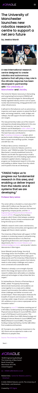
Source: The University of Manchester (14, 338)
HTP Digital (13, 388)
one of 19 (14, 307)
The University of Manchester (12, 88)
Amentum (5, 378)
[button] (35, 4)
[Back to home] (9, 4)
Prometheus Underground (13, 135)
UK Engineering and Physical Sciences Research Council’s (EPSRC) (16, 213)
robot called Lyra (27, 128)
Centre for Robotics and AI (20, 376)
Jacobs (22, 89)
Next (4, 343)
